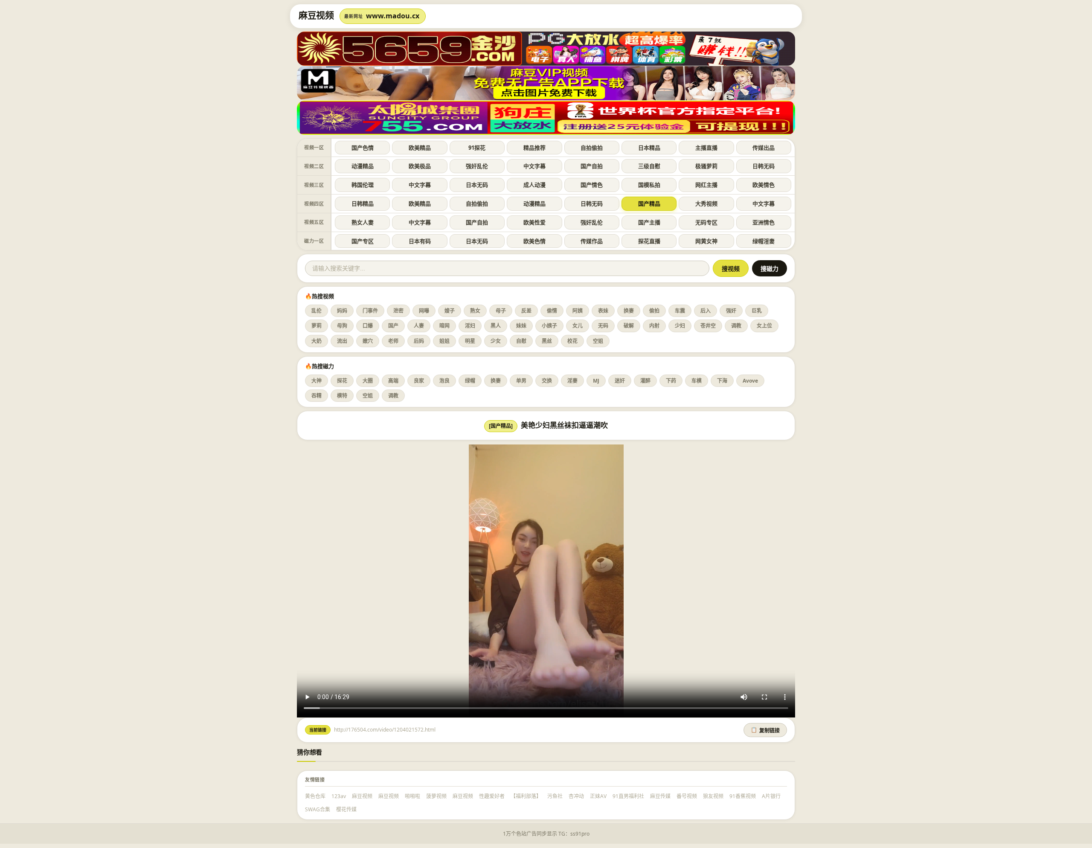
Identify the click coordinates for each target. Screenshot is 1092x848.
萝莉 (316, 325)
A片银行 (771, 796)
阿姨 (577, 310)
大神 (316, 380)
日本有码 (420, 241)
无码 (603, 325)
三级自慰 (649, 166)
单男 (521, 380)
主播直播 (706, 147)
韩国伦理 (362, 185)
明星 (470, 341)
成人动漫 (534, 185)
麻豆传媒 (660, 796)
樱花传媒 (346, 809)
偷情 (552, 310)
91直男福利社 (628, 796)
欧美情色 (763, 185)
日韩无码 (763, 166)
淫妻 (572, 380)
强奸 (731, 310)
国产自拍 (592, 166)
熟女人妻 (362, 222)
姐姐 (444, 341)
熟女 (475, 310)
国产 (393, 325)
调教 (736, 325)
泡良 (444, 380)
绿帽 (470, 380)
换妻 (629, 310)
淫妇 (470, 325)
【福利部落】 (526, 796)
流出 (342, 341)
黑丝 (547, 341)
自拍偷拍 (592, 147)
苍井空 (708, 325)
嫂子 (449, 310)
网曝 (424, 310)
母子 (501, 310)
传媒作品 (592, 241)
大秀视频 (706, 203)
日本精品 (649, 147)
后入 (705, 310)
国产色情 (362, 147)
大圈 (368, 380)
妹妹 (521, 325)
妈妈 (342, 310)
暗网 (444, 325)
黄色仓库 (315, 796)
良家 (419, 380)
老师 (393, 341)
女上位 (764, 325)
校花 (572, 341)
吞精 (316, 395)
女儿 (577, 325)
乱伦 (316, 310)
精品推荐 (534, 147)
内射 (654, 325)
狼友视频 (713, 796)
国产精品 (649, 203)
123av (338, 796)
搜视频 (731, 268)
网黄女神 (706, 241)
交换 (547, 380)
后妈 (419, 341)
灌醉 (645, 380)
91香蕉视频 (742, 796)
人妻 (419, 325)
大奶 (316, 341)
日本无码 (477, 185)
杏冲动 (576, 796)
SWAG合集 (317, 809)
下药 (671, 380)
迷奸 (620, 380)
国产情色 (592, 185)
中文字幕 (534, 166)
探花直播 (649, 241)
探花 (342, 380)
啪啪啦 (412, 796)
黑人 (496, 325)
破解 (629, 325)
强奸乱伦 (477, 166)
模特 (342, 395)
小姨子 (549, 325)
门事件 (370, 310)
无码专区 (706, 222)
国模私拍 (649, 185)
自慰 (521, 341)
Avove (750, 380)
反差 (526, 310)
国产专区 (362, 241)
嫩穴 (368, 341)
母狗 (342, 325)
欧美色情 (534, 241)
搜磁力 (769, 268)
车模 (696, 380)
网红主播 (706, 185)
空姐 (598, 341)
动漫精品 (362, 166)
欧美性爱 (534, 222)
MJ (596, 380)
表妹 (603, 310)
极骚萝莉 (706, 166)
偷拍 (654, 310)
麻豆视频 (362, 796)
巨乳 (757, 310)
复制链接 (765, 730)
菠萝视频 (436, 796)
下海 (722, 380)
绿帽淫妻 (763, 241)
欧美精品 (420, 147)
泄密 (398, 310)
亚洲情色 (763, 222)
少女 (496, 341)
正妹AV (598, 796)
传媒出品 (763, 147)
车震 (680, 310)
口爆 (368, 325)
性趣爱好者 (492, 796)
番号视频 (687, 796)
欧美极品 (420, 166)
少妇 (680, 325)
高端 (393, 380)
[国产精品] (501, 426)
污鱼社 (555, 796)
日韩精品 (362, 203)
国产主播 (649, 222)
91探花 (476, 147)
